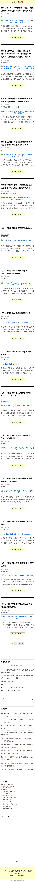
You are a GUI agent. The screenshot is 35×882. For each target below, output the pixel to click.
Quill (19, 873)
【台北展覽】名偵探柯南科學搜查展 (15, 313)
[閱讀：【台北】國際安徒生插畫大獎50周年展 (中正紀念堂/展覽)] (17, 618)
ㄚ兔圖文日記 (6, 107)
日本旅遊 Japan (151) (9, 797)
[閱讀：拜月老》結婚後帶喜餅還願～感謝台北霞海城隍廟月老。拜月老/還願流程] (17, 113)
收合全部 (10, 785)
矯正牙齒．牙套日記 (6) (10, 804)
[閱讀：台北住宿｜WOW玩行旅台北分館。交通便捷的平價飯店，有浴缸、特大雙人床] (17, 22)
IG (10, 684)
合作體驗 (11, 612)
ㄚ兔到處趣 (16, 2)
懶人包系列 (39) (8, 795)
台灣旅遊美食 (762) (9, 791)
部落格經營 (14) (8, 808)
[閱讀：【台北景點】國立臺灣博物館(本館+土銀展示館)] (17, 575)
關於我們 (13, 880)
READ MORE (17, 37)
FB (7, 684)
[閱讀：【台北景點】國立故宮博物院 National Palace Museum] (17, 242)
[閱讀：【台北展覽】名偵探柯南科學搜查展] (17, 323)
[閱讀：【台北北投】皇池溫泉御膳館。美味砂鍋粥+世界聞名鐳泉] (17, 493)
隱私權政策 (20, 880)
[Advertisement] (17, 836)
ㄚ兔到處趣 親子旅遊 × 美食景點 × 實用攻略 (20, 871)
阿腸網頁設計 (20, 875)
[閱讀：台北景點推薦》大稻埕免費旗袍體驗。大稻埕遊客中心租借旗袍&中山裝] (17, 156)
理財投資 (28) (7, 800)
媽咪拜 (21, 687)
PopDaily (9, 687)
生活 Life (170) (7, 802)
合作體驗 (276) (7, 793)
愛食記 (16, 687)
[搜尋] (32, 699)
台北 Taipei (4, 16)
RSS (17, 862)
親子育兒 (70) (7, 806)
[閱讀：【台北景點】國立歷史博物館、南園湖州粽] (17, 534)
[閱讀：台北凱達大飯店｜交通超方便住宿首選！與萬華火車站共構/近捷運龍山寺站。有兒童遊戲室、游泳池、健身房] (17, 70)
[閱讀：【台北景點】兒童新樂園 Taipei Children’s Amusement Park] (17, 284)
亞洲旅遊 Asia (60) (9, 789)
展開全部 (3, 785)
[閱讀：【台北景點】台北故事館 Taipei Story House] (17, 364)
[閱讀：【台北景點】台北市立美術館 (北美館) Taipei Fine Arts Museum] (17, 407)
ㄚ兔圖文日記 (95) (9, 787)
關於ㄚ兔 (10, 681)
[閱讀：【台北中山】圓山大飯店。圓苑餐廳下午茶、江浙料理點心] (17, 450)
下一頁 (21, 643)
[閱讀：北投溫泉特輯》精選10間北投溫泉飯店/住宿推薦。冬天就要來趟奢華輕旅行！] (17, 199)
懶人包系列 (12, 193)
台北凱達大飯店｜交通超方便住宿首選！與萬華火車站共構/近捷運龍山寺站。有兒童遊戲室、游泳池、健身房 (16, 54)
